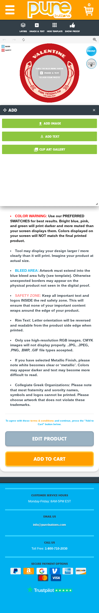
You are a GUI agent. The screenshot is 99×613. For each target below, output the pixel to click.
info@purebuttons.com (49, 525)
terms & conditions (42, 420)
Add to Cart (49, 459)
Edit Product (49, 438)
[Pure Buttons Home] (49, 10)
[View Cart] (89, 10)
